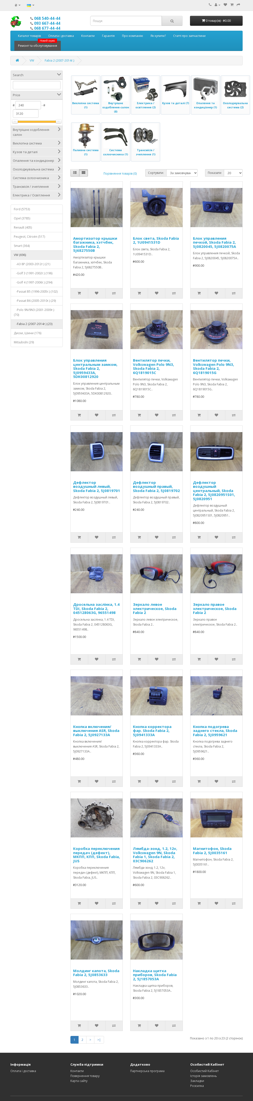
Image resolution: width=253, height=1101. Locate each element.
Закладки (197, 1081)
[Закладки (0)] (225, 5)
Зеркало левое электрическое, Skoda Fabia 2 (154, 608)
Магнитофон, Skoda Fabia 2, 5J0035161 (212, 850)
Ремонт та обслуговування (37, 44)
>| (99, 1040)
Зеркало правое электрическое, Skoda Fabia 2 (214, 608)
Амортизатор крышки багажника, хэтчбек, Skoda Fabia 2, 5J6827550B (95, 244)
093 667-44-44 (47, 23)
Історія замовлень (203, 1076)
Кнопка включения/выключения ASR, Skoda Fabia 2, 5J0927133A (96, 730)
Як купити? (158, 36)
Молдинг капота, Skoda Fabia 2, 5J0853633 (96, 972)
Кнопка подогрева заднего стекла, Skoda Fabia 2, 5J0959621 (215, 730)
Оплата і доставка (61, 36)
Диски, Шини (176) (27, 333)
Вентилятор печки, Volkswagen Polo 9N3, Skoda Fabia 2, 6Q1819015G (213, 366)
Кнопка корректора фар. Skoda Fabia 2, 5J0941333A (152, 730)
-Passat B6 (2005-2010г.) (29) (35, 301)
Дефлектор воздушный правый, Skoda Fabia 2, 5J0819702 (156, 486)
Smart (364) (22, 246)
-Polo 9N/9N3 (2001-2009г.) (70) (34, 312)
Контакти (88, 36)
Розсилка (197, 1086)
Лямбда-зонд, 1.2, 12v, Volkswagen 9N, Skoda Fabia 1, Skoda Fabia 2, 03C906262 (155, 854)
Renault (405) (23, 227)
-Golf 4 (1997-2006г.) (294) (33, 282)
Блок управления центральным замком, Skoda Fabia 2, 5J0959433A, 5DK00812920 (95, 368)
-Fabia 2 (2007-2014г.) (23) (33, 324)
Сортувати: (156, 173)
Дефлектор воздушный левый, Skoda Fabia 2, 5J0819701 (96, 486)
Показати (214, 173)
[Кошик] (231, 5)
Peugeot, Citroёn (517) (29, 236)
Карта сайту (78, 1081)
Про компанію (132, 36)
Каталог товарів (29, 36)
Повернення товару (85, 1076)
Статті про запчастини (189, 36)
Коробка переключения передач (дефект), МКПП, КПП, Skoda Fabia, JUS (96, 854)
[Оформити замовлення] (238, 5)
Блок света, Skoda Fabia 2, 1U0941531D (156, 240)
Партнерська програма (147, 1071)
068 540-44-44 (47, 18)
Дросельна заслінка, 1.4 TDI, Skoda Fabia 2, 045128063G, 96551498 (96, 608)
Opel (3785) (22, 218)
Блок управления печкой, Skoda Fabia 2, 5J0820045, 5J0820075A (214, 242)
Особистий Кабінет (204, 1071)
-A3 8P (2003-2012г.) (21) (32, 264)
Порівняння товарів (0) (120, 173)
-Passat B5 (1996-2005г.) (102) (36, 291)
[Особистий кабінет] (217, 5)
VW (32, 60)
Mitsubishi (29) (24, 342)
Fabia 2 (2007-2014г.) (59, 60)
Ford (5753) (22, 209)
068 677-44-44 (47, 28)
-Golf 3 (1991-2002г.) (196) (33, 273)
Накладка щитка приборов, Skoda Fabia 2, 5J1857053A (155, 974)
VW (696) (20, 255)
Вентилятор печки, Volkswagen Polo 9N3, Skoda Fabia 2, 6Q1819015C (153, 366)
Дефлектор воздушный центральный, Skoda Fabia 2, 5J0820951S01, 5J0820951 (214, 490)
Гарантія (108, 36)
